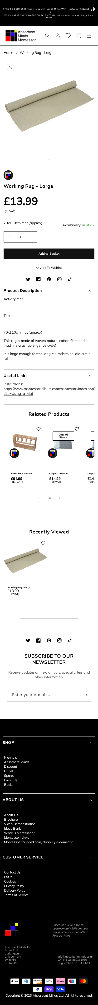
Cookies (10, 881)
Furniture (10, 780)
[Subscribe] (85, 695)
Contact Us (12, 872)
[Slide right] (59, 160)
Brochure (11, 819)
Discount (10, 766)
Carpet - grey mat (59, 473)
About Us (11, 815)
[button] (47, 35)
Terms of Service (16, 895)
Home (8, 52)
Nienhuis (10, 757)
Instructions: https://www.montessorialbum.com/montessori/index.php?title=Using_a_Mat (49, 389)
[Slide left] (38, 160)
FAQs (8, 876)
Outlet (8, 771)
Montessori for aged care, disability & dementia (38, 842)
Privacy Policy (14, 886)
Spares (9, 775)
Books (8, 784)
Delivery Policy (14, 890)
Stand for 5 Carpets (21, 473)
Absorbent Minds (16, 762)
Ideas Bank (12, 828)
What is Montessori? (19, 833)
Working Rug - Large (36, 52)
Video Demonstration (19, 824)
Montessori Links (16, 837)
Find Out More (61, 935)
